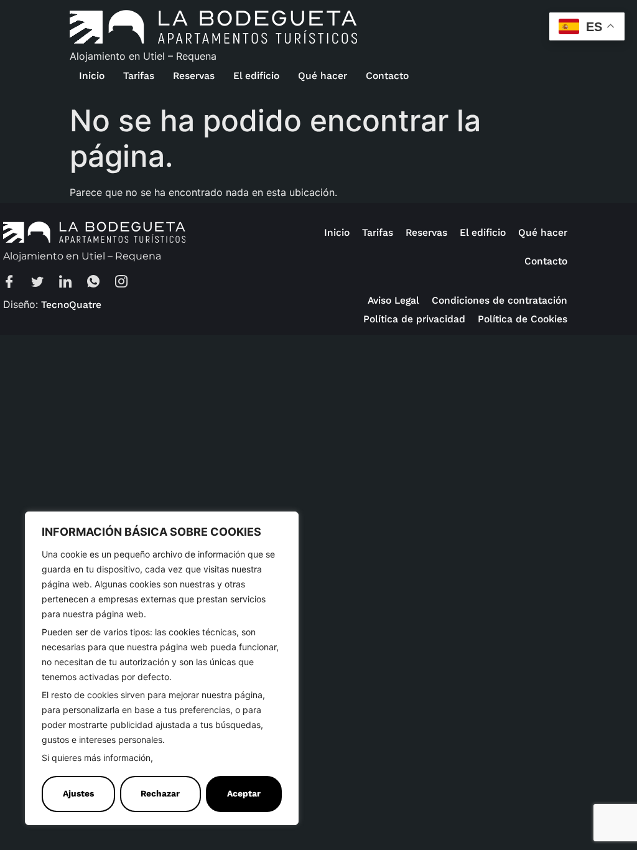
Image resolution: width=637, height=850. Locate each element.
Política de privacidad (414, 319)
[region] (162, 668)
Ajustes (78, 793)
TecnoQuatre (71, 305)
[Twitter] (43, 283)
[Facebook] (15, 283)
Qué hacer (322, 76)
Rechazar (160, 793)
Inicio (92, 76)
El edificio (256, 76)
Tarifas (138, 76)
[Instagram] (127, 283)
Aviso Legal (393, 300)
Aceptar (244, 793)
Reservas (194, 76)
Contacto (387, 76)
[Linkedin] (71, 283)
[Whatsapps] (99, 283)
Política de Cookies (196, 758)
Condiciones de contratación (499, 300)
